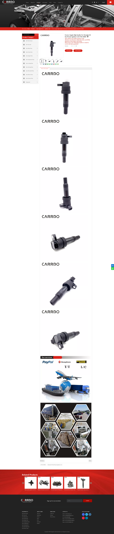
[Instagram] (95, 2)
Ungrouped (28, 82)
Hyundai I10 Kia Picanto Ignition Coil (55, 464)
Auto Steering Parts (29, 67)
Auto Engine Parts (29, 55)
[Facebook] (93, 2)
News (55, 2)
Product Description (44, 68)
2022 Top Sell (24, 515)
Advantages (44, 2)
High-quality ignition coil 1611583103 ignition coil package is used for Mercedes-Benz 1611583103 (31, 489)
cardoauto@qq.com (68, 513)
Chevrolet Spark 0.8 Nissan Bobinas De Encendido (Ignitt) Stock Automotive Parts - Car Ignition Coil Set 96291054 (57, 489)
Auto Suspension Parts (30, 59)
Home (27, 2)
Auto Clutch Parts (29, 52)
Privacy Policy (52, 516)
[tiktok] (97, 2)
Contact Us (60, 2)
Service (38, 516)
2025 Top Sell (28, 44)
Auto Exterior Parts (29, 78)
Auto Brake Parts (29, 48)
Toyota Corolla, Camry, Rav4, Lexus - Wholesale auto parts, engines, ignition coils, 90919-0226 (83, 489)
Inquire (69, 50)
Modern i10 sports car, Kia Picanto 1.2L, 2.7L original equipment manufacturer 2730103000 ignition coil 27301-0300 (44, 489)
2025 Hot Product (29, 40)
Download (38, 521)
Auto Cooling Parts (29, 63)
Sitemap (51, 515)
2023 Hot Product (25, 513)
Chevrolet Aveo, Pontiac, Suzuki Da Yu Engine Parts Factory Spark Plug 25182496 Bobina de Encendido (70, 489)
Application (39, 515)
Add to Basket (78, 50)
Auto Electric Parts (29, 74)
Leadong (68, 531)
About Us (33, 2)
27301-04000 (43, 464)
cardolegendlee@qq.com (69, 515)
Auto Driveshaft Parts (30, 70)
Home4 (38, 523)
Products (38, 2)
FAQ (50, 2)
